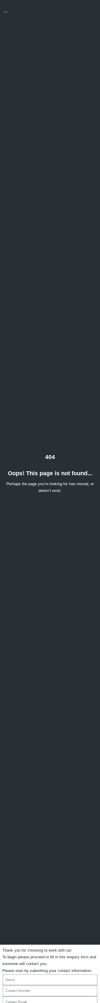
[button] (92, 12)
